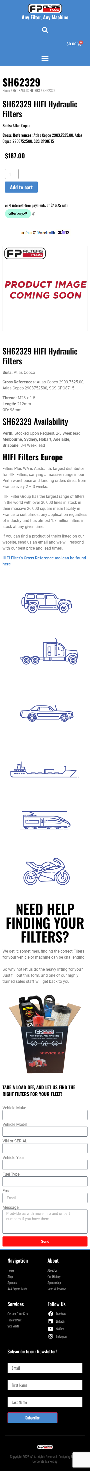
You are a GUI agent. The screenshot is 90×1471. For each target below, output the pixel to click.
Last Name (15, 1395)
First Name (15, 1378)
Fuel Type (11, 1174)
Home (6, 90)
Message (10, 1208)
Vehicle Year (13, 1158)
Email (7, 1191)
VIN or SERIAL (14, 1141)
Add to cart (21, 187)
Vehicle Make (14, 1108)
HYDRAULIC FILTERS (26, 90)
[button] (45, 30)
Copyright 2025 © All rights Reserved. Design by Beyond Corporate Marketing (45, 1459)
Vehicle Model (14, 1125)
